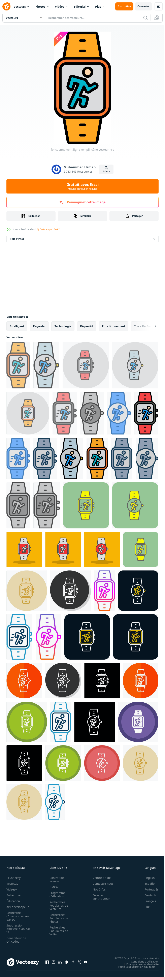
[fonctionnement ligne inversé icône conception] (102, 680)
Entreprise (13, 895)
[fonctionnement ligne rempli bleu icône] (119, 413)
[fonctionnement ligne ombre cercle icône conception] (70, 590)
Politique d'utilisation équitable (133, 966)
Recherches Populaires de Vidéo (57, 931)
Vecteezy (12, 883)
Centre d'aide (99, 878)
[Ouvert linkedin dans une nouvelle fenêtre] (60, 962)
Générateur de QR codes (16, 939)
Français (147, 901)
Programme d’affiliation (56, 894)
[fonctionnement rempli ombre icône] (24, 549)
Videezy (11, 889)
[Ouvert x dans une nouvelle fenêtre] (79, 962)
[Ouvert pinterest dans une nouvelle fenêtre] (66, 962)
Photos (40, 6)
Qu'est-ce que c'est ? (48, 229)
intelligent (17, 326)
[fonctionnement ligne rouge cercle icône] (138, 590)
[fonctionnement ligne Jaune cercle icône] (26, 590)
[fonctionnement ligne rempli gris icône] (45, 458)
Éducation (13, 901)
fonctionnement (113, 326)
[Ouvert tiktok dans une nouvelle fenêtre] (72, 962)
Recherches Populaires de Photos (57, 918)
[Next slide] (149, 326)
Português (149, 889)
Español (147, 883)
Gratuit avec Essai (82, 186)
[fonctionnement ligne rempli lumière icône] (18, 365)
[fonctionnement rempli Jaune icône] (86, 505)
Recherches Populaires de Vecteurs (57, 905)
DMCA (52, 887)
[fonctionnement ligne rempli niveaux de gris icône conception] (92, 413)
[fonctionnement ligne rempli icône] (146, 413)
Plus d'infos (17, 239)
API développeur (17, 907)
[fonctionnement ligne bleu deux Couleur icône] (19, 637)
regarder (39, 326)
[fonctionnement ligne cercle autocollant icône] (104, 590)
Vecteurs (20, 6)
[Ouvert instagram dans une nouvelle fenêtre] (53, 962)
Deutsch (147, 895)
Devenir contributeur (99, 897)
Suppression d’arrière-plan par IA (15, 928)
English (147, 878)
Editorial (80, 6)
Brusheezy (13, 878)
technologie (63, 326)
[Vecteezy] (6, 6)
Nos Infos (97, 889)
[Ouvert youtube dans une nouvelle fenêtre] (85, 962)
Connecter (143, 6)
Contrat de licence (55, 879)
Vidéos (59, 6)
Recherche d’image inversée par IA (16, 916)
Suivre (106, 171)
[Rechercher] (145, 17)
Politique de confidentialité (139, 964)
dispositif (86, 326)
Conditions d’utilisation (142, 961)
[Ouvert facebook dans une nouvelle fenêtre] (47, 962)
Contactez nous (101, 883)
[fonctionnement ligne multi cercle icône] (26, 722)
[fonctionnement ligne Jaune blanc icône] (135, 637)
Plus (98, 6)
